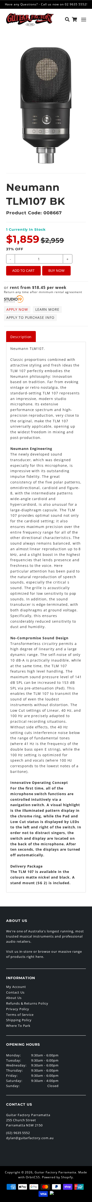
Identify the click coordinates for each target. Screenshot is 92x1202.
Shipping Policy (19, 1020)
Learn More (47, 309)
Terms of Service (20, 1014)
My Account (16, 986)
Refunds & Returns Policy (27, 1003)
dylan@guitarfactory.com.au (30, 1138)
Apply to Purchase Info (30, 317)
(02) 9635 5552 (18, 1133)
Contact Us (15, 992)
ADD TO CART (23, 270)
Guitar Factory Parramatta (55, 1172)
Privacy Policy (17, 1009)
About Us (14, 998)
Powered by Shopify (57, 1177)
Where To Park (18, 1025)
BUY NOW (56, 270)
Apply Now (17, 309)
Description (21, 336)
